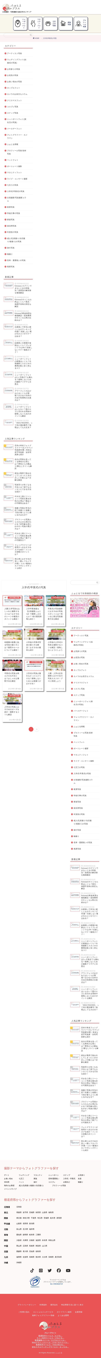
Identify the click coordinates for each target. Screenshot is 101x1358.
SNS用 (6, 1182)
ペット (21, 1182)
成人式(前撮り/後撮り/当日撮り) (31, 1185)
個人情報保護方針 (56, 1284)
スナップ (66, 1175)
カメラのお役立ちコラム (17, 94)
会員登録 (78, 1312)
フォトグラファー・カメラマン (17, 136)
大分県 (44, 1257)
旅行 (35, 1182)
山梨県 (19, 1224)
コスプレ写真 (12, 107)
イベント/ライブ (10, 1189)
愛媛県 (19, 1251)
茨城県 (46, 1218)
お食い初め (8, 1179)
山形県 (44, 1212)
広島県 (25, 1246)
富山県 (19, 1229)
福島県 (51, 1212)
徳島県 (38, 1251)
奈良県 (44, 1240)
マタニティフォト (39, 23)
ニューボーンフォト (23, 23)
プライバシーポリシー (27, 1305)
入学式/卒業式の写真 (15, 191)
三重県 (38, 1235)
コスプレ (51, 1182)
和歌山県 (51, 1240)
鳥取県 (38, 1246)
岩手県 (25, 1212)
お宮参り (81, 1175)
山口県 (44, 1246)
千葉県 (33, 1218)
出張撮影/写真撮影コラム (16, 199)
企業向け (66, 1182)
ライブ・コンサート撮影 (17, 179)
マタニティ (38, 1175)
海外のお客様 (9, 1185)
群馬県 (59, 1218)
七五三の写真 (54, 24)
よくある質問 (63, 1315)
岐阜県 (31, 1235)
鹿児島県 (58, 1257)
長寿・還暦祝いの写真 (16, 260)
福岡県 (19, 1257)
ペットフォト (12, 160)
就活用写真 (11, 226)
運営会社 (54, 1305)
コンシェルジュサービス (43, 1312)
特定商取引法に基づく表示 (72, 1305)
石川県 (25, 1229)
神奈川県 (26, 1218)
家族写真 (69, 23)
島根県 (31, 1246)
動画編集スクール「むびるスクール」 (50, 1340)
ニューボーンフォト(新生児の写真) (16, 120)
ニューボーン (53, 1175)
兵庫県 (25, 1240)
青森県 (19, 1212)
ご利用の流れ (24, 1312)
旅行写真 (11, 248)
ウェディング (24, 1175)
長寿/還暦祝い (53, 1179)
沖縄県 (19, 1263)
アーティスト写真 (14, 53)
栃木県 (52, 1218)
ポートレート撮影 (14, 166)
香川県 (25, 1251)
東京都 (19, 1218)
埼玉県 (39, 1218)
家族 (35, 1179)
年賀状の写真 (12, 232)
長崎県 (31, 1257)
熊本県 (38, 1257)
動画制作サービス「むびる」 (51, 1336)
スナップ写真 (12, 113)
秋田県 (38, 1212)
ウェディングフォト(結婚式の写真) (16, 61)
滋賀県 (38, 1240)
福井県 (31, 1229)
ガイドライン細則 (64, 1312)
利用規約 (43, 1305)
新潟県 (31, 1224)
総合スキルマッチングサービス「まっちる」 (50, 1347)
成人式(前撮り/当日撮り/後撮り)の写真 (16, 240)
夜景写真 (11, 207)
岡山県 (19, 1246)
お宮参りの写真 (13, 69)
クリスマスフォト (14, 100)
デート (6, 1175)
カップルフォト (13, 88)
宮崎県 (51, 1257)
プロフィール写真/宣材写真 (16, 152)
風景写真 (11, 267)
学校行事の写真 (13, 213)
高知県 (31, 1251)
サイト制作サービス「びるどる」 (50, 1338)
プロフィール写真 (84, 23)
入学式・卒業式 (69, 1179)
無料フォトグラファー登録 (43, 1315)
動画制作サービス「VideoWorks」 (50, 1345)
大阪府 (19, 1240)
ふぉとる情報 (12, 144)
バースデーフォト (14, 129)
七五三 (21, 1179)
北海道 (19, 1207)
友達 (79, 1179)
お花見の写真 (12, 75)
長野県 (25, 1224)
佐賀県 (25, 1257)
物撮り (10, 254)
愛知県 (19, 1235)
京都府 (31, 1240)
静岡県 (25, 1235)
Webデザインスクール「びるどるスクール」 (50, 1342)
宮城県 (31, 1212)
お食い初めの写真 (14, 82)
